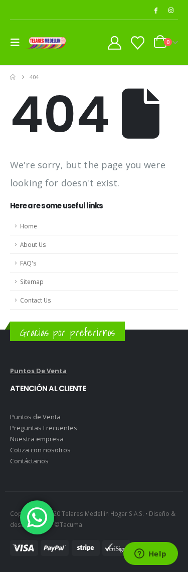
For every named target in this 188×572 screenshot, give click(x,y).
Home (28, 226)
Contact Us (35, 300)
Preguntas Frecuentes (43, 427)
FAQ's (28, 263)
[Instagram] (170, 10)
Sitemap (32, 281)
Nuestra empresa (37, 438)
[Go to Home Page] (13, 77)
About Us (33, 244)
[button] (18, 42)
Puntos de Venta (35, 416)
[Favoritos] (137, 43)
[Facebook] (155, 10)
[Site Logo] (46, 43)
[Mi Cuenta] (115, 43)
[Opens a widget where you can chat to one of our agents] (150, 554)
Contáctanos (29, 460)
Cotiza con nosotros (40, 449)
